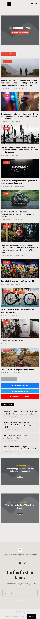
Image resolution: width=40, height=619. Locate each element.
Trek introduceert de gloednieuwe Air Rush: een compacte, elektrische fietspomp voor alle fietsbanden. (19, 116)
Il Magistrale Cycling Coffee (13, 341)
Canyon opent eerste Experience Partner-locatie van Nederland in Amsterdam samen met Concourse (19, 149)
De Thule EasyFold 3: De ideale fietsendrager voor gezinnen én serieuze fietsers (18, 214)
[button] (32, 4)
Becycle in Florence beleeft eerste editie (18, 281)
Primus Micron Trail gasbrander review (17, 370)
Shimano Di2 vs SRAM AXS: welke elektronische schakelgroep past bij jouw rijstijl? (18, 425)
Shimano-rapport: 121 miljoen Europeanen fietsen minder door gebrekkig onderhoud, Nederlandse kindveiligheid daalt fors (19, 83)
